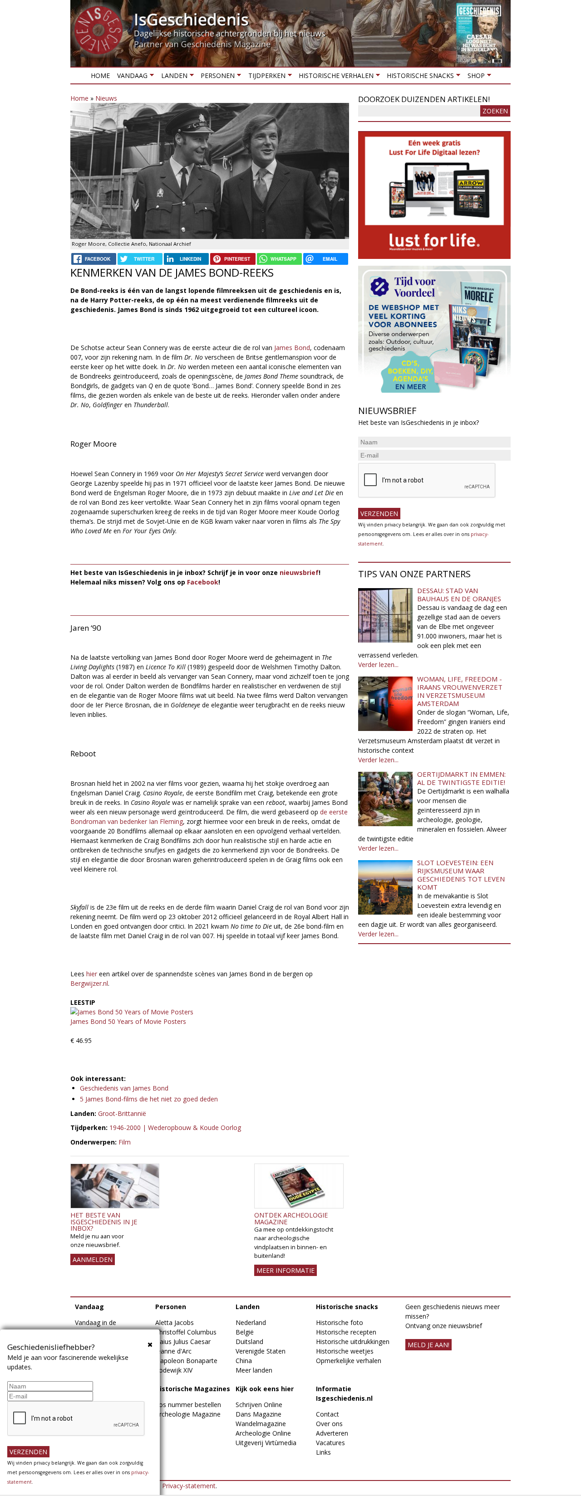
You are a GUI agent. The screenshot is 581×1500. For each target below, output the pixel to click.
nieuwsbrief (299, 572)
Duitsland (249, 1341)
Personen (216, 77)
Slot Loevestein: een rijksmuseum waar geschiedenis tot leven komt (461, 874)
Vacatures (330, 1442)
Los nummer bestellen (188, 1404)
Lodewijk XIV (173, 1370)
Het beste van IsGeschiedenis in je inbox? (103, 1221)
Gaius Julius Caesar (183, 1341)
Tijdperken (264, 77)
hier (91, 973)
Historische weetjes (345, 1351)
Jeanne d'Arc (173, 1351)
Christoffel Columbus (186, 1332)
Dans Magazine (258, 1414)
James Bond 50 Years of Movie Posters (128, 1021)
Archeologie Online (263, 1433)
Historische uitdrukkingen (352, 1341)
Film (124, 1142)
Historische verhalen (334, 77)
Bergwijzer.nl (89, 983)
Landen (172, 77)
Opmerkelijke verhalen (348, 1360)
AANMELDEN (93, 1259)
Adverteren (332, 1433)
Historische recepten (346, 1332)
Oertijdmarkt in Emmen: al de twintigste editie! (461, 778)
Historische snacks (418, 77)
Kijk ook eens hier (265, 1388)
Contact (327, 1414)
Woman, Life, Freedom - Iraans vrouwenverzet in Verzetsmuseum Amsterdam (459, 691)
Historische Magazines (192, 1388)
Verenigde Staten (261, 1351)
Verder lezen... (378, 664)
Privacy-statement (189, 1485)
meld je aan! (428, 1344)
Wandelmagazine (261, 1423)
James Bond (292, 347)
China (244, 1360)
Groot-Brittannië (122, 1113)
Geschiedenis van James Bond (124, 1088)
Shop (473, 77)
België (245, 1332)
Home (100, 75)
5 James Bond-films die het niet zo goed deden (149, 1099)
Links (323, 1452)
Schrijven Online (259, 1404)
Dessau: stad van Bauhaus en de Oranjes (459, 594)
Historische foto (339, 1322)
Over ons (329, 1423)
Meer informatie (285, 1270)
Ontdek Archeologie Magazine (291, 1218)
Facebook (202, 582)
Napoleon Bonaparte (186, 1360)
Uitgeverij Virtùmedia (266, 1442)
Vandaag (130, 77)
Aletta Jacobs (174, 1322)
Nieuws (106, 98)
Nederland (251, 1322)
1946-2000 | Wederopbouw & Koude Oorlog (175, 1127)
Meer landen (254, 1370)
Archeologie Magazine (188, 1414)
